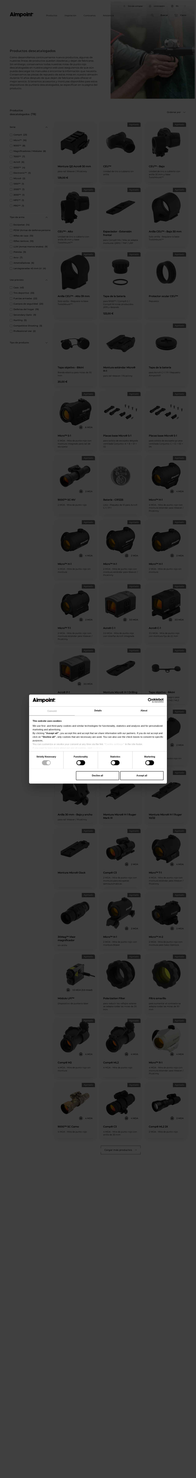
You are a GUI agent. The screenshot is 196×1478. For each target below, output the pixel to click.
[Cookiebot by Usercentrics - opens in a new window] (150, 700)
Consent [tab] (52, 711)
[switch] (80, 762)
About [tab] (144, 710)
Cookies (97, 748)
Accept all (141, 775)
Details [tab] (98, 710)
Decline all (97, 775)
